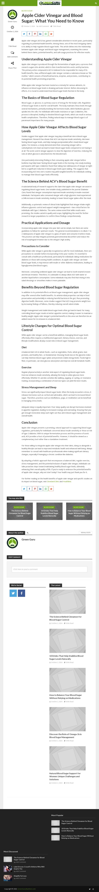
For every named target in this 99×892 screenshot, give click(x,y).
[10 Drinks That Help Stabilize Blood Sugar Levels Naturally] (67, 641)
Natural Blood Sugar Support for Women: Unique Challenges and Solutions (65, 776)
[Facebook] (21, 593)
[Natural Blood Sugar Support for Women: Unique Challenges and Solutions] (67, 758)
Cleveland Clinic (53, 481)
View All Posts (85, 532)
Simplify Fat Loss (20, 876)
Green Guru (12, 22)
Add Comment (12, 57)
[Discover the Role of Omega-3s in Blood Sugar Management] (67, 719)
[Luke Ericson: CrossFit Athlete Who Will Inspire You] (8, 868)
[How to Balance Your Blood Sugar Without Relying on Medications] (67, 680)
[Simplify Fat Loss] (8, 878)
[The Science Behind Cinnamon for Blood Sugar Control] (67, 601)
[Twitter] (13, 593)
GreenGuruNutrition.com (27, 889)
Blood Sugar (27, 11)
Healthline (67, 481)
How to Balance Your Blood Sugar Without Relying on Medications (79, 513)
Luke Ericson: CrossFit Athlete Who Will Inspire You (29, 868)
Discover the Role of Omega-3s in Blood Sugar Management (65, 735)
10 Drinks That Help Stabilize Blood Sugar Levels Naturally (49, 513)
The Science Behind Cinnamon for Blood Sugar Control (20, 513)
